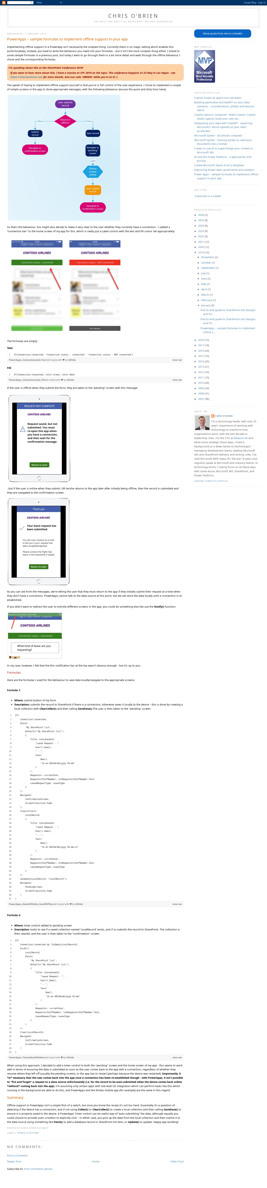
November (208, 257)
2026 (201, 215)
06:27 (45, 1128)
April (204, 289)
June (204, 278)
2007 (201, 399)
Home (96, 1161)
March (205, 294)
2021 (201, 241)
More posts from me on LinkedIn (222, 33)
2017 (201, 345)
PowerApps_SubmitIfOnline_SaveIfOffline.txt (33, 904)
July (203, 273)
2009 (201, 388)
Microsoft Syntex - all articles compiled (218, 135)
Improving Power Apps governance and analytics (224, 169)
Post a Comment (17, 1155)
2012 (201, 372)
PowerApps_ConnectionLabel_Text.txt (29, 360)
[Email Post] (49, 1128)
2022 (201, 236)
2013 (201, 366)
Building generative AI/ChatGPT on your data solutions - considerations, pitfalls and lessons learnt (224, 106)
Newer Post (14, 1161)
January (206, 305)
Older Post (177, 1161)
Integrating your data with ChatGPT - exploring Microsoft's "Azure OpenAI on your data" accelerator (223, 127)
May (204, 284)
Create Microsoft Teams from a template (219, 165)
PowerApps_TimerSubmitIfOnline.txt (28, 1057)
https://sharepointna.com (26, 77)
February (207, 300)
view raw (177, 360)
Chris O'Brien (133, 15)
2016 (201, 350)
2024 (201, 225)
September (208, 268)
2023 (201, 231)
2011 (201, 377)
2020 (201, 247)
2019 (201, 252)
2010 (201, 382)
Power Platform (28, 1133)
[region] (95, 355)
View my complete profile (211, 481)
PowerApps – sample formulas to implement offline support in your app (67, 39)
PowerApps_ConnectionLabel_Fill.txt (28, 379)
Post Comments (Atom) (38, 1169)
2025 (201, 220)
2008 (201, 393)
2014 (201, 361)
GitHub (72, 360)
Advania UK (241, 438)
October (206, 262)
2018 (201, 340)
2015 (201, 356)
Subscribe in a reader (208, 196)
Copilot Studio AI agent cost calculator (218, 98)
